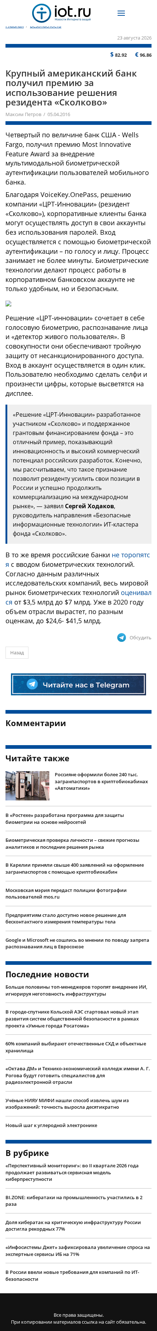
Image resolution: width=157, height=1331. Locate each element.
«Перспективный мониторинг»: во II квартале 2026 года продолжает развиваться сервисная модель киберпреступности (72, 1172)
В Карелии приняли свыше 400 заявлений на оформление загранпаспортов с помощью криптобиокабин (74, 868)
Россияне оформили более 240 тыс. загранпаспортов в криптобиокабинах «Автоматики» (101, 781)
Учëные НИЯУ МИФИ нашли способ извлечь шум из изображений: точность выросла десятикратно (67, 1104)
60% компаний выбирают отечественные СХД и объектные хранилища (75, 1047)
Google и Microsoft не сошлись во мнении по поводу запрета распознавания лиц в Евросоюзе (77, 943)
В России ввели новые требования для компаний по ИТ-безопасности (72, 1275)
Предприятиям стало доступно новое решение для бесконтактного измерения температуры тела (65, 918)
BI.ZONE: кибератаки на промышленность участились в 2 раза (73, 1201)
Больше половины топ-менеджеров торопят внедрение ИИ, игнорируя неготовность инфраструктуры (76, 990)
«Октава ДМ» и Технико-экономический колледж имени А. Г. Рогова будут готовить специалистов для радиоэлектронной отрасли (77, 1075)
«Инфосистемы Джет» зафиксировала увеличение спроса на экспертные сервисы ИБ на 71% (77, 1250)
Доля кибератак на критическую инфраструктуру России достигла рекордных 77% (73, 1226)
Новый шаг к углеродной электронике (51, 1125)
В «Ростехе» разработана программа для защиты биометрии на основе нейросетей (64, 818)
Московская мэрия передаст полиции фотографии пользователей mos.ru (66, 893)
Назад (17, 652)
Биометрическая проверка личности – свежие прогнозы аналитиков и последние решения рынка (72, 843)
